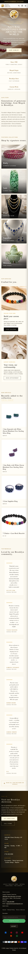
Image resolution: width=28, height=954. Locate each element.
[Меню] (25, 5)
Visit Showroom (14, 55)
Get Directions (9, 818)
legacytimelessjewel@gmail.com (14, 903)
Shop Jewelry (14, 50)
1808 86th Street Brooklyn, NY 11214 (12, 896)
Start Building (11, 329)
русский (13, 926)
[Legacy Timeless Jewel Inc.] (14, 880)
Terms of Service (20, 909)
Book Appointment (12, 378)
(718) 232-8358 (10, 901)
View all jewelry (7, 400)
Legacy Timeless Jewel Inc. (8, 5)
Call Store (8, 823)
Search (4, 909)
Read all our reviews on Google (15, 783)
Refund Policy (11, 909)
